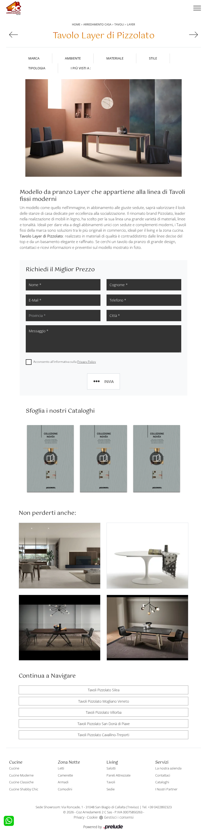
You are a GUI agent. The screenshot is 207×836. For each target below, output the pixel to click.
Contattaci (162, 775)
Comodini (65, 789)
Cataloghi (162, 782)
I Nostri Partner (166, 789)
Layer (131, 24)
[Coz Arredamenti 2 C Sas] (13, 8)
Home (76, 24)
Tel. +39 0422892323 (157, 807)
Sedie (111, 789)
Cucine (14, 768)
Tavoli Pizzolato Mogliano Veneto (103, 701)
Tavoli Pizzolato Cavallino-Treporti (103, 734)
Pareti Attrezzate (119, 775)
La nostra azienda (168, 768)
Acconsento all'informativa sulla (64, 362)
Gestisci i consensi (119, 817)
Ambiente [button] (73, 58)
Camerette (65, 775)
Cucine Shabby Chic (23, 789)
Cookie (92, 817)
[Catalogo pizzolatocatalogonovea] (50, 458)
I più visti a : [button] (81, 68)
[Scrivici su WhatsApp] (9, 821)
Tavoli (119, 24)
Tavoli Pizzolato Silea (103, 690)
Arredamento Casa (97, 24)
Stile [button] (153, 58)
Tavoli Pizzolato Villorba (103, 712)
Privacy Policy (86, 362)
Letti (61, 768)
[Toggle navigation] (197, 8)
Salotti (111, 768)
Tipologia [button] (36, 68)
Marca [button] (33, 58)
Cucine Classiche (21, 782)
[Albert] (13, 34)
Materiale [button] (114, 58)
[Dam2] (193, 34)
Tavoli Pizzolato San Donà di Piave (103, 723)
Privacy (79, 817)
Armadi (63, 782)
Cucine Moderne (21, 775)
